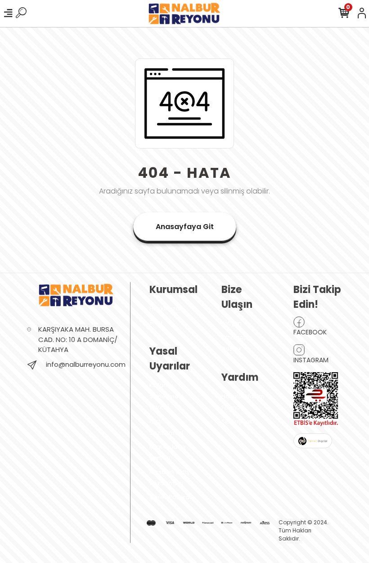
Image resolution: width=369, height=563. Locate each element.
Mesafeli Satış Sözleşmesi (169, 477)
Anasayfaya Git (185, 226)
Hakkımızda (166, 308)
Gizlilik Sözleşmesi (166, 427)
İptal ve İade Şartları (167, 452)
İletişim (231, 323)
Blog (155, 322)
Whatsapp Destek (236, 343)
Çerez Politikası (171, 497)
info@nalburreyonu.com (86, 364)
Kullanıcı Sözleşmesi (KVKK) (166, 396)
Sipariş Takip (239, 421)
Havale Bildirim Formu (243, 402)
